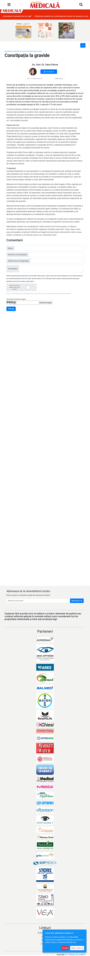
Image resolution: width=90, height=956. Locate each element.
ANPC (83, 954)
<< (83, 45)
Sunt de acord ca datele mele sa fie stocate (14, 287)
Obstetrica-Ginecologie (34, 51)
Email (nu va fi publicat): (17, 254)
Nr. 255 (22, 51)
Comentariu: (13, 269)
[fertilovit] (23, 30)
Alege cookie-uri (77, 948)
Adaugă (11, 309)
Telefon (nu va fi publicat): (18, 261)
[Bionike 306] (45, 30)
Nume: (10, 248)
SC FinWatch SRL (72, 954)
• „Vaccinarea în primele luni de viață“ (17, 16)
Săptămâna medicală (12, 51)
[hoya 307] (66, 30)
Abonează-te (76, 601)
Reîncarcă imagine (45, 303)
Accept (65, 948)
